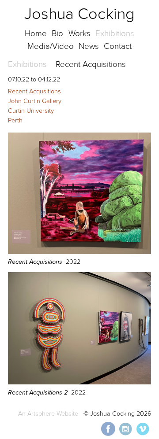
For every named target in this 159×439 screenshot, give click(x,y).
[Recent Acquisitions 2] (79, 382)
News (89, 46)
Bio (57, 33)
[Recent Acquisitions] (79, 252)
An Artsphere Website (48, 413)
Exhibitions (114, 33)
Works (79, 33)
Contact (118, 46)
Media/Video (50, 46)
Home (36, 33)
